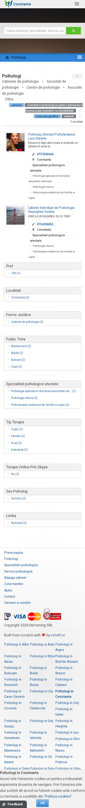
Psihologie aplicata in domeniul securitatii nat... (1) (43, 391)
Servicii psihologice (18, 571)
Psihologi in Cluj (41, 691)
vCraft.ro (58, 635)
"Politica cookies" (58, 796)
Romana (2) (19, 523)
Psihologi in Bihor (42, 656)
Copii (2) (16, 366)
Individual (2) (19, 449)
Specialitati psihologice (21, 565)
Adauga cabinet (15, 578)
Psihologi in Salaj (16, 768)
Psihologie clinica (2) (24, 398)
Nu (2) (15, 474)
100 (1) (15, 273)
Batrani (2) (18, 359)
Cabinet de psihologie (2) (27, 321)
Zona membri (13, 584)
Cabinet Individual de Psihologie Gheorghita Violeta (51, 209)
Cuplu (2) (17, 429)
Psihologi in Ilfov (67, 739)
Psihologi (11, 559)
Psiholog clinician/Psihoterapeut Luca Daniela (51, 136)
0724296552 (45, 224)
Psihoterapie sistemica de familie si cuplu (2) (40, 404)
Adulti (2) (17, 353)
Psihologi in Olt (41, 757)
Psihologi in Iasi (67, 732)
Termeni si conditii (17, 603)
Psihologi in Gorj (41, 721)
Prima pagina (13, 553)
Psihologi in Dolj (67, 703)
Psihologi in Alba (16, 644)
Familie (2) (18, 436)
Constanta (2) (20, 297)
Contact (9, 596)
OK (42, 803)
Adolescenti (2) (21, 346)
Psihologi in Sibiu (67, 768)
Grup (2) (16, 443)
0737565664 (45, 154)
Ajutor (8, 590)
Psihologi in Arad (42, 644)
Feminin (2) (18, 498)
